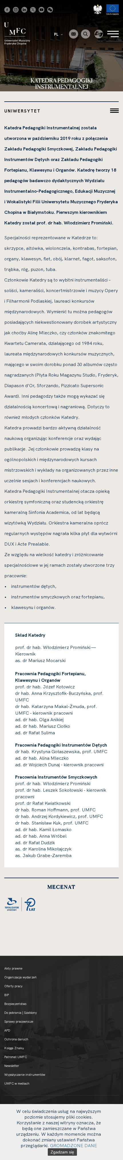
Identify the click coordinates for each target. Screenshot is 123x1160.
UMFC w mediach (16, 1083)
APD (7, 1030)
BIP (6, 995)
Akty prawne (13, 968)
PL (56, 34)
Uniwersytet (22, 111)
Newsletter (11, 1066)
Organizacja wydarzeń (20, 977)
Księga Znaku (14, 1048)
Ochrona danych (16, 1039)
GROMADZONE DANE (73, 1145)
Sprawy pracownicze (18, 1022)
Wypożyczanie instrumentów (24, 1075)
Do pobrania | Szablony (20, 1013)
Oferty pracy (13, 986)
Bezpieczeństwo (15, 1004)
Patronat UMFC (15, 1057)
